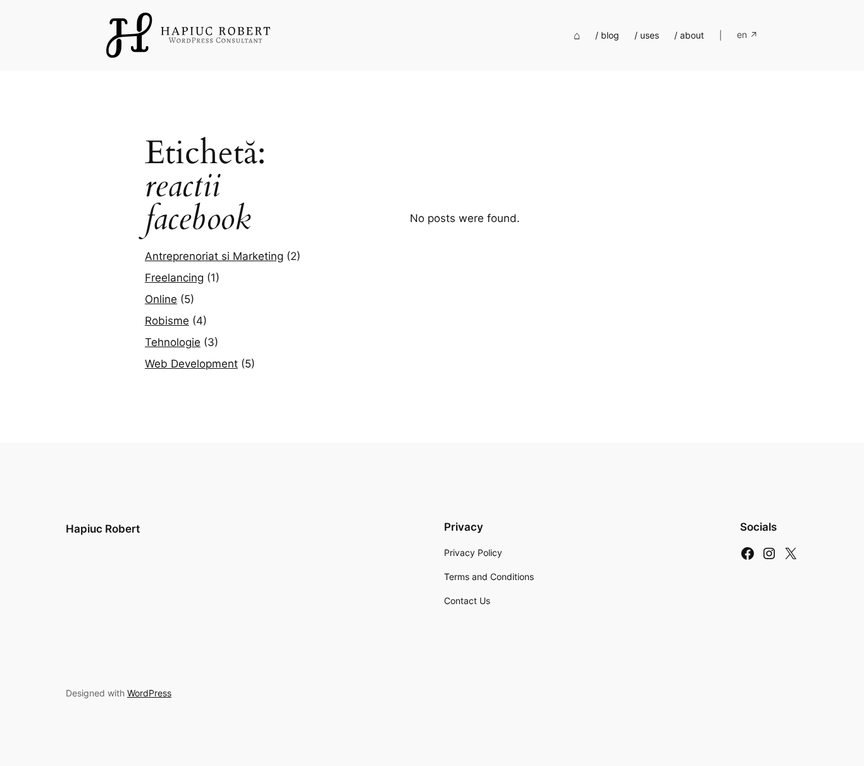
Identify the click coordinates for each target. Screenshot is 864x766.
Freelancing (174, 277)
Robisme (167, 320)
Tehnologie (173, 342)
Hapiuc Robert (103, 528)
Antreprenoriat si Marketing (214, 256)
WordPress (149, 693)
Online (161, 299)
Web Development (191, 363)
